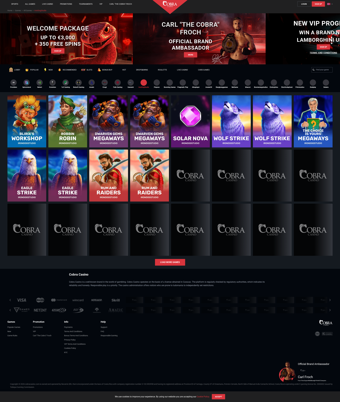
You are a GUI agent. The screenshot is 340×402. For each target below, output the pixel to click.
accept (218, 397)
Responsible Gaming (109, 335)
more (190, 55)
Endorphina (274, 87)
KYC (66, 352)
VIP (34, 331)
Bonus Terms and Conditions (76, 335)
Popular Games (13, 327)
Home (9, 10)
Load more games (170, 262)
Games (18, 10)
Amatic (91, 87)
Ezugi (105, 87)
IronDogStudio (144, 87)
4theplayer (195, 87)
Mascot (247, 87)
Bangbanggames (222, 87)
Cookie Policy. (203, 396)
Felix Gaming (117, 87)
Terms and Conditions (73, 331)
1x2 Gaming (65, 87)
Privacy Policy (70, 340)
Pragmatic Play (183, 87)
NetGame (235, 87)
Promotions (38, 327)
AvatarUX (208, 87)
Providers (13, 85)
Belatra (326, 87)
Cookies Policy (70, 348)
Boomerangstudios (261, 87)
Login (304, 4)
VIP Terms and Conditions (75, 344)
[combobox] (330, 4)
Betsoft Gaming (79, 87)
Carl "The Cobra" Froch (42, 335)
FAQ (102, 331)
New (9, 331)
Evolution (52, 87)
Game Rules (12, 335)
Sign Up (318, 4)
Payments (68, 327)
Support (104, 327)
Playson (157, 87)
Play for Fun (27, 128)
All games (28, 10)
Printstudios (300, 87)
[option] (27, 83)
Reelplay (313, 87)
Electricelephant (287, 87)
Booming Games (170, 87)
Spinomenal (26, 87)
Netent (39, 87)
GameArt (131, 87)
